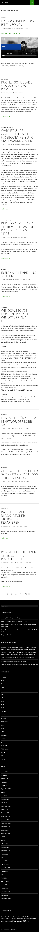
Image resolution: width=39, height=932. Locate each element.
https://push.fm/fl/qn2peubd (10, 33)
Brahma (17, 915)
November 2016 (6, 850)
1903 (2, 915)
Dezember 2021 (5, 799)
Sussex (28, 918)
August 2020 (4, 809)
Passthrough (13, 918)
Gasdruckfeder (21, 916)
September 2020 (6, 806)
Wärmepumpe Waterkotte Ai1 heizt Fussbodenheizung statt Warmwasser (18, 136)
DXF (2, 697)
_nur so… (3, 759)
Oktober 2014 (5, 895)
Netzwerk (4, 735)
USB (31, 918)
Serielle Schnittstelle (21, 918)
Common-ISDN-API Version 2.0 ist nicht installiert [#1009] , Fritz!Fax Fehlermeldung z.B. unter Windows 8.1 (18, 648)
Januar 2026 (4, 772)
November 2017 (6, 826)
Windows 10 (18, 921)
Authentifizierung (11, 915)
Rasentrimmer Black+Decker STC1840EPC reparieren (13, 517)
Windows (4, 307)
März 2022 (4, 796)
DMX (2, 687)
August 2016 (4, 854)
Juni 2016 (4, 861)
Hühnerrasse (34, 916)
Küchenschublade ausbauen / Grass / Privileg (16, 85)
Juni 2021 (4, 802)
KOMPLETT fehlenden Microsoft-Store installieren (18, 555)
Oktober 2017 (5, 830)
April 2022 (4, 792)
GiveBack (4, 2)
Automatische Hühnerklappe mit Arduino (25, 664)
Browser (21, 915)
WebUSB (34, 918)
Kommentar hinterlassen (22, 28)
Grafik (3, 708)
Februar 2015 (5, 881)
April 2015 (4, 878)
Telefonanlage (5, 749)
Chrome (3, 916)
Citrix (6, 916)
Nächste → (28, 594)
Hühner (3, 714)
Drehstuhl (15, 916)
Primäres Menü (36, 2)
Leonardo (3, 918)
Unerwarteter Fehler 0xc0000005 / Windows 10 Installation (19, 474)
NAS (12, 220)
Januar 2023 (4, 785)
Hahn (29, 916)
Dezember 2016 (5, 847)
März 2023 (4, 782)
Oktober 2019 (5, 820)
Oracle (3, 738)
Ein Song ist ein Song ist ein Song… (18, 22)
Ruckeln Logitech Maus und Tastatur (16, 661)
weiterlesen (5, 116)
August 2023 (4, 778)
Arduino (3, 269)
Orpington (8, 918)
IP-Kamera (4, 718)
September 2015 (6, 867)
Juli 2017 (3, 837)
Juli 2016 (3, 857)
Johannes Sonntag (6, 664)
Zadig (27, 921)
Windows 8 (8, 921)
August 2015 (4, 871)
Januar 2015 (4, 885)
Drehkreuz (10, 916)
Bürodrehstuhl (27, 915)
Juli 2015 (3, 874)
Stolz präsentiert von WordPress (9, 929)
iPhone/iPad (4, 721)
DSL (2, 694)
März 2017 (4, 840)
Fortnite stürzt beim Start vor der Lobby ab (18, 421)
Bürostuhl (32, 915)
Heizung (3, 127)
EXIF (2, 704)
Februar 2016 (5, 864)
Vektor (3, 752)
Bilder (3, 680)
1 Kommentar (18, 93)
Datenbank (4, 684)
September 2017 (6, 833)
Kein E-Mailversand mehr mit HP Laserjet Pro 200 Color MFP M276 (18, 228)
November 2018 (6, 823)
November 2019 (6, 816)
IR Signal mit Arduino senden (18, 274)
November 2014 (6, 891)
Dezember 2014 (5, 888)
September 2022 (6, 789)
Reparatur (4, 79)
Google (26, 916)
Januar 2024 (4, 775)
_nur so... (4, 18)
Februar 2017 (5, 844)
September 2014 (6, 898)
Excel (2, 701)
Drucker (3, 220)
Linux (8, 220)
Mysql (3, 728)
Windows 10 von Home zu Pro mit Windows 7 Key (14, 313)
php (2, 742)
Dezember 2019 (5, 813)
